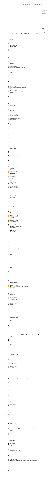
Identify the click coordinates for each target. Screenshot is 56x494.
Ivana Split (11, 220)
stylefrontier (11, 339)
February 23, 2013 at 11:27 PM (15, 215)
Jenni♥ (10, 366)
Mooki (10, 398)
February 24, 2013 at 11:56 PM (15, 347)
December (44, 29)
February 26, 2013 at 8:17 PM (15, 422)
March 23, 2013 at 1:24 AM (15, 470)
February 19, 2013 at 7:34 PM (16, 90)
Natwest (11, 186)
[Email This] (9, 39)
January (43, 40)
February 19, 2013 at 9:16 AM (14, 66)
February (43, 37)
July (43, 33)
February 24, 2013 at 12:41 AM (15, 220)
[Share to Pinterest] (12, 39)
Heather (10, 86)
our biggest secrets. (44, 39)
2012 (42, 41)
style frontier (11, 344)
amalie (10, 66)
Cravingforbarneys (12, 151)
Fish (10, 182)
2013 (42, 28)
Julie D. (10, 427)
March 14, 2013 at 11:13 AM (14, 459)
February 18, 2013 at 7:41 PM (14, 45)
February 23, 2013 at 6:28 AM (16, 151)
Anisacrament (11, 470)
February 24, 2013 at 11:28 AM (14, 303)
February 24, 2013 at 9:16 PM (15, 339)
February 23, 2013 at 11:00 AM (14, 171)
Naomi (10, 443)
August (43, 32)
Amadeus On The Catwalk (12, 197)
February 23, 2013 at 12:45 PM (14, 176)
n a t (10, 171)
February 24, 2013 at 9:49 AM (14, 297)
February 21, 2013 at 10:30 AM (14, 114)
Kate (10, 303)
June (43, 34)
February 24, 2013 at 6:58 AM (15, 285)
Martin (10, 297)
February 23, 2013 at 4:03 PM (14, 186)
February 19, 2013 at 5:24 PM (14, 86)
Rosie (10, 176)
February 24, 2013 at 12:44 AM (16, 224)
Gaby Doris (11, 422)
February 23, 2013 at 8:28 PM (15, 190)
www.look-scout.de (11, 300)
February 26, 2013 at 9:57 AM (15, 404)
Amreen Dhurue (11, 90)
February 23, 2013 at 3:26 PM (13, 182)
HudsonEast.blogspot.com (12, 430)
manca (10, 459)
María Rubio (11, 404)
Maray (10, 433)
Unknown (11, 70)
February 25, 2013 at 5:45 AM (14, 366)
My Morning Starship (12, 217)
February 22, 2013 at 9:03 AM (17, 118)
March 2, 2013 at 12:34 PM (13, 443)
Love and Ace (11, 333)
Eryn (10, 49)
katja (10, 114)
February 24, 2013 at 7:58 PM (15, 333)
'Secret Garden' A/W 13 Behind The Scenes (45, 38)
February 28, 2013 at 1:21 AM (14, 433)
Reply (10, 47)
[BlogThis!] (10, 39)
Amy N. (10, 45)
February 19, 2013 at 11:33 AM (15, 70)
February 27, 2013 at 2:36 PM (14, 427)
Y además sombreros (12, 118)
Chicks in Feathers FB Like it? (12, 105)
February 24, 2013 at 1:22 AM (15, 230)
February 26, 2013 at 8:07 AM (14, 398)
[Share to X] (11, 39)
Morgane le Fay (11, 224)
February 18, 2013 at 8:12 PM (13, 49)
